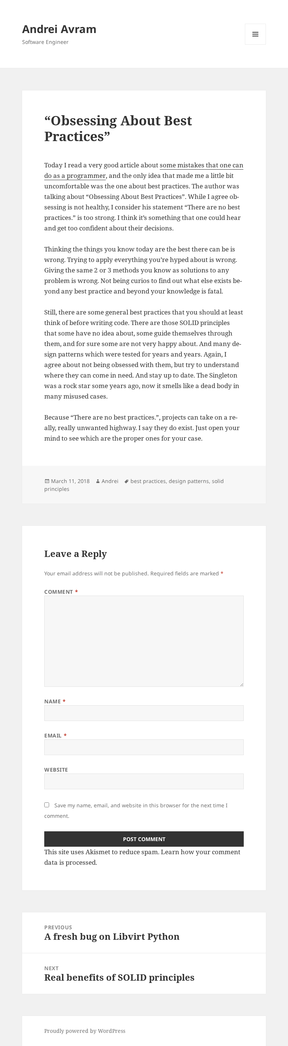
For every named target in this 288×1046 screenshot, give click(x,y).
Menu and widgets (255, 44)
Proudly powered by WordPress (84, 1030)
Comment (61, 591)
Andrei (110, 481)
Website (56, 769)
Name (55, 701)
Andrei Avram (59, 28)
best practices (148, 481)
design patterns (189, 481)
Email (55, 735)
